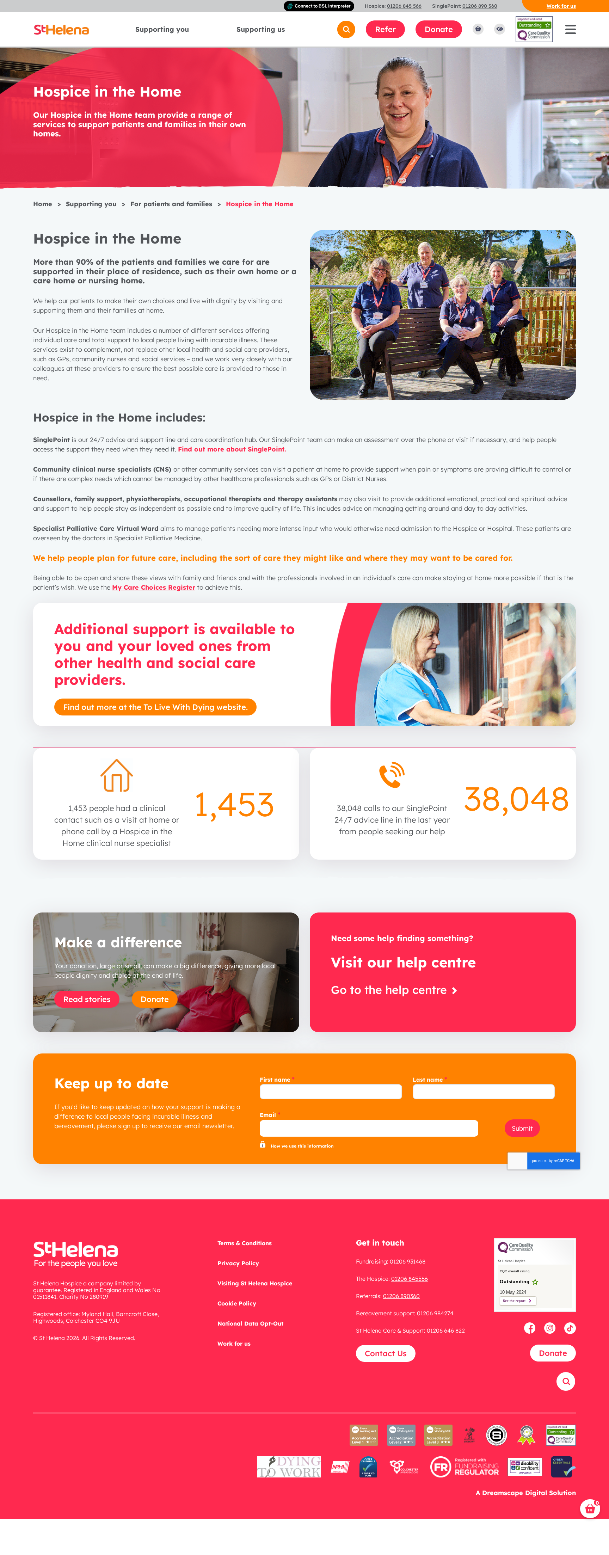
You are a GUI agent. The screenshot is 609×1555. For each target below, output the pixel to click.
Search (558, 1400)
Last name (428, 1079)
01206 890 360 (479, 6)
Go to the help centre (390, 990)
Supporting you (162, 29)
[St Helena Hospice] (61, 29)
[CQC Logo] (515, 1251)
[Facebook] (531, 1328)
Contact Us (386, 1353)
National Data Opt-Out (250, 1323)
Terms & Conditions (244, 1243)
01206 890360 (401, 1295)
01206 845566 (409, 1278)
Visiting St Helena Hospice (254, 1283)
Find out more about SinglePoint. (232, 449)
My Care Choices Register (153, 587)
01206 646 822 (446, 1330)
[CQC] (561, 1440)
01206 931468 (407, 1261)
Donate (439, 29)
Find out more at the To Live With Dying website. (155, 707)
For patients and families (171, 204)
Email (268, 1114)
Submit (522, 1128)
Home (42, 204)
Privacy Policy (238, 1263)
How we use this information (302, 1146)
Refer (385, 29)
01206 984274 (435, 1313)
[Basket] (478, 29)
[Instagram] (551, 1328)
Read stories (87, 999)
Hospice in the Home (260, 204)
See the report (514, 1301)
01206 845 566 (404, 6)
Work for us (561, 6)
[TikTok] (570, 1328)
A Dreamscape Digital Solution (526, 1493)
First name (275, 1079)
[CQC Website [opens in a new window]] (534, 29)
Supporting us (260, 29)
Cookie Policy (236, 1303)
